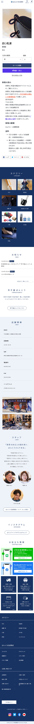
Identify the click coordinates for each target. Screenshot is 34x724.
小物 (9, 224)
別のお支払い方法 (17, 75)
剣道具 (24, 192)
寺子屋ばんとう (9, 702)
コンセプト (4, 651)
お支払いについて (23, 679)
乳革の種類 (6, 55)
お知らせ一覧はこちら (23, 281)
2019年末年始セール (7, 274)
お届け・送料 (22, 675)
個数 (24, 55)
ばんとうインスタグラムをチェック (17, 532)
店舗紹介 (4, 656)
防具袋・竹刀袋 (25, 208)
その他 (24, 224)
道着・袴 (9, 208)
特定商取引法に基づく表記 (25, 684)
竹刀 (9, 192)
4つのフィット (22, 651)
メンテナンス (22, 637)
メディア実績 (5, 660)
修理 (9, 240)
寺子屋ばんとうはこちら (17, 308)
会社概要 (21, 660)
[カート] (31, 2)
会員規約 (4, 675)
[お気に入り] (27, 2)
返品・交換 (4, 679)
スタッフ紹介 (22, 656)
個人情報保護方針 (6, 689)
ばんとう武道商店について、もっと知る (17, 509)
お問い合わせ (5, 683)
